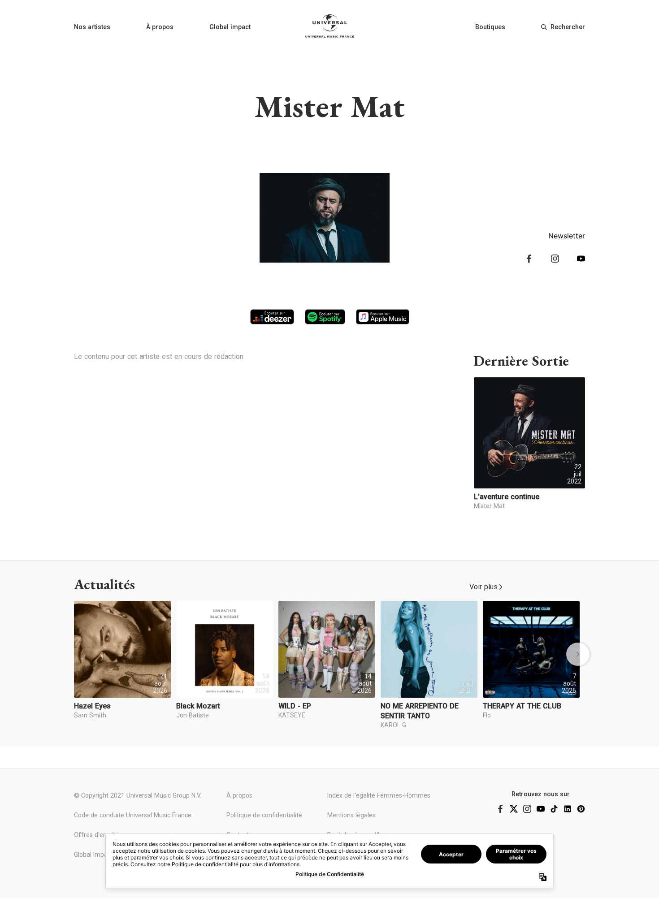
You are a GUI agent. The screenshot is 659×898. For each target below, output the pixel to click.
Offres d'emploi (96, 834)
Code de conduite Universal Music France (132, 815)
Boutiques (490, 26)
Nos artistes (92, 26)
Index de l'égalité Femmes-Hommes (378, 795)
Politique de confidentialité (264, 815)
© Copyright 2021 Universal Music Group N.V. (137, 795)
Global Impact (93, 854)
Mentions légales (351, 815)
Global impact (230, 26)
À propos (159, 26)
